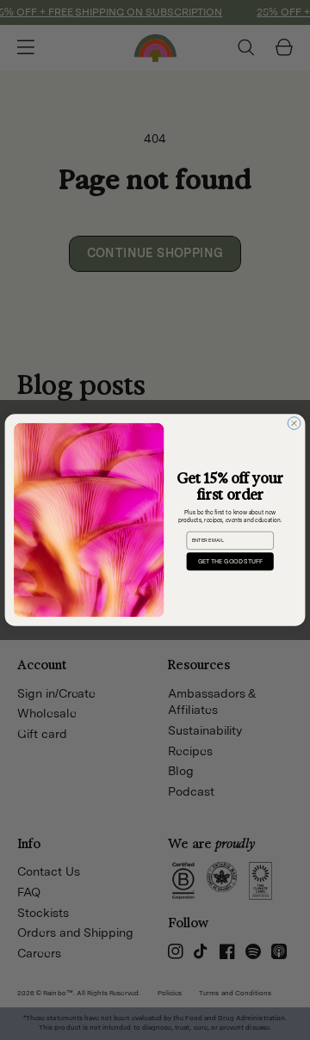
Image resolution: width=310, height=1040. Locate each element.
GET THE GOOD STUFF (230, 561)
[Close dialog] (294, 423)
